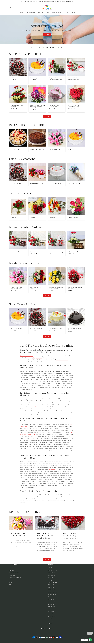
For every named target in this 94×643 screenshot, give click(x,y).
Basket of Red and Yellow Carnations (17, 106)
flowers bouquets (35, 406)
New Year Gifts (73, 183)
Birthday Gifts (15, 183)
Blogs (10, 580)
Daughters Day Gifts (52, 592)
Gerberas (52, 218)
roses (49, 412)
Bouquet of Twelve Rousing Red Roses (75, 288)
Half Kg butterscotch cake (55, 328)
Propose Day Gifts (52, 601)
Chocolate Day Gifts (52, 604)
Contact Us (11, 570)
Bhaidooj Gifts (51, 580)
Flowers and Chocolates (34, 252)
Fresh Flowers (53, 149)
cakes (33, 358)
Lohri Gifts (50, 623)
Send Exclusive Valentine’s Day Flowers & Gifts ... (70, 535)
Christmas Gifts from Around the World (20, 534)
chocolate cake (52, 469)
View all (47, 116)
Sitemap (11, 582)
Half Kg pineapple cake (35, 78)
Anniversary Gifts (36, 183)
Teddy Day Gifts (51, 606)
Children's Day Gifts (52, 597)
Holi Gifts (50, 618)
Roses (12, 218)
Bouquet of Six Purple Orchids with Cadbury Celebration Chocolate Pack (37, 107)
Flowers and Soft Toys (56, 252)
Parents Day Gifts (51, 589)
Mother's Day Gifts (52, 572)
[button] (10, 7)
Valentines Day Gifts (52, 570)
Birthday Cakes (16, 149)
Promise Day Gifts (52, 609)
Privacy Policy (12, 575)
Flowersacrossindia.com (26, 356)
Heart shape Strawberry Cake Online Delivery (56, 106)
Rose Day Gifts (51, 599)
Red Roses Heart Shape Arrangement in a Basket (74, 106)
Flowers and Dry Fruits (73, 252)
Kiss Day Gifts (51, 614)
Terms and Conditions (14, 572)
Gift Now (47, 34)
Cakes (70, 149)
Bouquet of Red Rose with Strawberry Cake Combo (74, 78)
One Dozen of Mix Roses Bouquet (36, 288)
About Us (11, 567)
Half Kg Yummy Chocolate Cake (74, 329)
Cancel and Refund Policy (15, 577)
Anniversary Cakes (36, 149)
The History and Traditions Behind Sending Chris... (45, 535)
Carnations (33, 218)
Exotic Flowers (73, 218)
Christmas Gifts (54, 183)
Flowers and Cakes (17, 252)
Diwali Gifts (50, 577)
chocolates (39, 358)
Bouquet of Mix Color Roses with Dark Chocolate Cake (56, 78)
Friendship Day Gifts (52, 582)
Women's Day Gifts (52, 616)
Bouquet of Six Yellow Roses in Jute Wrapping (56, 288)
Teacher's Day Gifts (52, 594)
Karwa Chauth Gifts (52, 621)
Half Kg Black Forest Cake (17, 78)
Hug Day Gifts (51, 611)
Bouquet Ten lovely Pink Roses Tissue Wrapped (17, 288)
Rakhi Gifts (50, 567)
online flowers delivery (62, 359)
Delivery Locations (13, 584)
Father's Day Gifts (51, 575)
